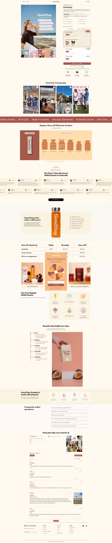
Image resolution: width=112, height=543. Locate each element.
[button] (56, 285)
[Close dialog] (66, 253)
